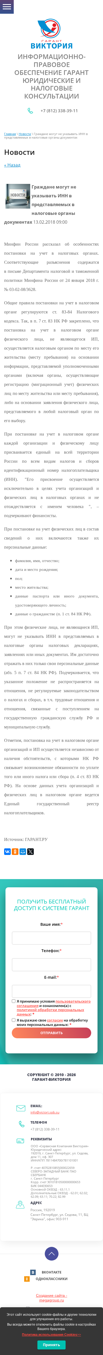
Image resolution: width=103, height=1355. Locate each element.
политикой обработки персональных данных (50, 1012)
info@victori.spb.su (44, 1112)
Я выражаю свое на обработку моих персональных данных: (52, 1022)
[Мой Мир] (23, 851)
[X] (30, 851)
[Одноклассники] (15, 851)
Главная (10, 134)
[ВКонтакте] (7, 851)
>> (51, 1335)
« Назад (12, 165)
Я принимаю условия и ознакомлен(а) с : (54, 1007)
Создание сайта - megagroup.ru (51, 1297)
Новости (25, 134)
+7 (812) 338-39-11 (59, 110)
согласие (55, 1020)
